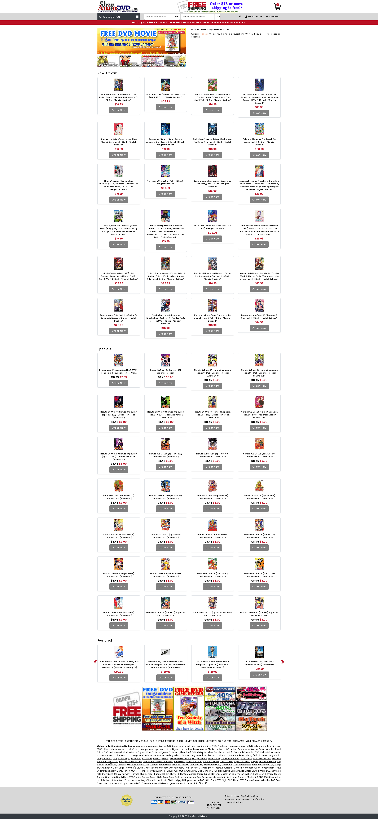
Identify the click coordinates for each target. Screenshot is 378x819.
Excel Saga (118, 767)
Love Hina (136, 758)
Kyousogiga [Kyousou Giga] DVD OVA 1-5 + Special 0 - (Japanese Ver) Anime (118, 371)
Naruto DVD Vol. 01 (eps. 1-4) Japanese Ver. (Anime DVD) (259, 614)
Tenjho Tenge (141, 777)
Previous (95, 662)
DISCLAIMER (238, 741)
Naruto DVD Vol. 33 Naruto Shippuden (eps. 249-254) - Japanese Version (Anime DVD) (165, 414)
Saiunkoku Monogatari (213, 777)
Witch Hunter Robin (264, 767)
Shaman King (188, 755)
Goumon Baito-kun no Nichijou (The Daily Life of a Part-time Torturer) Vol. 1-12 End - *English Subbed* (118, 97)
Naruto (160, 755)
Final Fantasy (196, 764)
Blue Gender (204, 770)
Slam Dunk (116, 770)
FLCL (194, 770)
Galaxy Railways (122, 773)
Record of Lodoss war (162, 767)
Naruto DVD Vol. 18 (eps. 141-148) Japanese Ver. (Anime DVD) (259, 497)
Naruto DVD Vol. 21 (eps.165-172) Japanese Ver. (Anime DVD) (118, 497)
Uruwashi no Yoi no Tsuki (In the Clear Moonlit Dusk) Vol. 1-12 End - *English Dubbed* (119, 142)
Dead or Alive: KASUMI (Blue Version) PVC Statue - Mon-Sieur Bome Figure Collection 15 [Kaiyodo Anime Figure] (119, 664)
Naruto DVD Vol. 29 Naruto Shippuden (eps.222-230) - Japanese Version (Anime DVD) (118, 456)
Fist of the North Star (138, 764)
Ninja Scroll (230, 770)
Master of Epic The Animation (236, 773)
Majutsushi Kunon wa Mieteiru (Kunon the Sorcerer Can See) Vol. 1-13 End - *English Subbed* (212, 276)
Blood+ (145, 755)
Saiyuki (254, 761)
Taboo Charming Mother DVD (260, 780)
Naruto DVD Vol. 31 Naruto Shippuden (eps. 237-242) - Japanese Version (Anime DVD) (212, 414)
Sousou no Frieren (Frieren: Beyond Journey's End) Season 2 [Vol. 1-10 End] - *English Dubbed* (165, 142)
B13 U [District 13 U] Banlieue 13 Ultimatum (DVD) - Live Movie (259, 663)
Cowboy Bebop (172, 755)
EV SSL (215, 802)
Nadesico (202, 758)
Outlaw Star (185, 770)
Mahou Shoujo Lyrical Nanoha (204, 773)
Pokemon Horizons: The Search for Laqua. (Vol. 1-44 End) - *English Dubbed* (259, 142)
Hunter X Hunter (267, 761)
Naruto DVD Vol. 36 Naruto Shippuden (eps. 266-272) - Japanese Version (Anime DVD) (259, 373)
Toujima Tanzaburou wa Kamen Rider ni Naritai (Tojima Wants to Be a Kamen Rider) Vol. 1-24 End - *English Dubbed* (165, 276)
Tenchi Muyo (130, 770)
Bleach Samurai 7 (223, 752)
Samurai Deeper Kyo (262, 764)
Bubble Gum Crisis (214, 755)
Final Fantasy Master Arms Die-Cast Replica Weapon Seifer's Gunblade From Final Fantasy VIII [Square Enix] (165, 664)
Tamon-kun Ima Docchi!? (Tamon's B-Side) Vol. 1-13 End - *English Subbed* (259, 317)
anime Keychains (190, 749)
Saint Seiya (246, 758)
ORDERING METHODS (187, 741)
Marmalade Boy (193, 777)
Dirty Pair (262, 755)
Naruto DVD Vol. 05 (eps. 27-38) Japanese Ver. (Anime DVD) (259, 575)
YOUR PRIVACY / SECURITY (259, 741)
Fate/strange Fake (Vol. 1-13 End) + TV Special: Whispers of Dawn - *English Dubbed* (118, 318)
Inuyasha (147, 758)
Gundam (276, 758)
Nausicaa (227, 767)
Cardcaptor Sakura (234, 755)
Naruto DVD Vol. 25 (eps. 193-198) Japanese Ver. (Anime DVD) (212, 455)
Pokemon (178, 767)
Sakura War (117, 780)
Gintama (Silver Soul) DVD (182, 752)
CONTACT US (224, 741)
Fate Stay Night (105, 773)
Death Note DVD (124, 777)
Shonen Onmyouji (106, 777)
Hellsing (165, 758)
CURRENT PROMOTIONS (136, 741)
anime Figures (172, 749)
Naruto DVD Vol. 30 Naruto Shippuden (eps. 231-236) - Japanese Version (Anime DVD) (259, 414)
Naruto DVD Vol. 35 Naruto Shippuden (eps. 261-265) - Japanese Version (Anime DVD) (118, 414)
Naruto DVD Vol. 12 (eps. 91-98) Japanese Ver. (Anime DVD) (166, 536)
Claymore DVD (262, 770)
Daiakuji (250, 770)
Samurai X (227, 764)
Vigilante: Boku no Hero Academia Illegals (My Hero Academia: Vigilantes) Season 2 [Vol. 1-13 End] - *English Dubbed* (259, 98)
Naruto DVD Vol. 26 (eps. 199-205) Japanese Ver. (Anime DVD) (165, 455)
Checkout (274, 16)
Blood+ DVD (156, 777)
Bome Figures (138, 752)
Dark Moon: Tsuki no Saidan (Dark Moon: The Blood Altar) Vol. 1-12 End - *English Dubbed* (212, 142)
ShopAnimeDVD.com (198, 816)
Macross (122, 764)
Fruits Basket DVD (262, 758)
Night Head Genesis (236, 777)
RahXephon (245, 764)
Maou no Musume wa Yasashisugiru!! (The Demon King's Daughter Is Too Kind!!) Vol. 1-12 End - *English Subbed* (212, 97)
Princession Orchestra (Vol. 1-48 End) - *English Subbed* (165, 182)
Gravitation (106, 767)
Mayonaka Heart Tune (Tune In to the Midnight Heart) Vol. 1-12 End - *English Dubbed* (212, 318)
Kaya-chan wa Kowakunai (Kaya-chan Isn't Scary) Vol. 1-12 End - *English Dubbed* (212, 184)
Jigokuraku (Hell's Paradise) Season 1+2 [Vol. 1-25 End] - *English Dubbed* (165, 96)
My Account (254, 16)
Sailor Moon (165, 764)
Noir (243, 770)
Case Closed (226, 761)
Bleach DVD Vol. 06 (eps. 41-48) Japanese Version (165, 371)
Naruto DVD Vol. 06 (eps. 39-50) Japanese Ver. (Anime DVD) (212, 575)
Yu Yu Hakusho (132, 780)
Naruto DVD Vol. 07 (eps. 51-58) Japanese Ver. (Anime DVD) (165, 575)
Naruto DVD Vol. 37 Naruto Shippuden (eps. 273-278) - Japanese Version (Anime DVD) (212, 373)
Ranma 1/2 (130, 767)
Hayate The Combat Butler (146, 773)
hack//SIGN (111, 764)
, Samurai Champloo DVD (246, 752)
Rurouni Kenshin (180, 764)
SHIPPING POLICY (207, 741)
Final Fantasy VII (212, 764)
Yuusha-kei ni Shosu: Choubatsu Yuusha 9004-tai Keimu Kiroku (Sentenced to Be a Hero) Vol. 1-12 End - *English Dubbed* (259, 276)
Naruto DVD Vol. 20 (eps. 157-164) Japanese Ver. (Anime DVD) (165, 497)
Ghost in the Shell (230, 758)
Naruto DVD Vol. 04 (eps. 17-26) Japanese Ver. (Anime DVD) (118, 614)
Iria (238, 770)
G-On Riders (218, 770)
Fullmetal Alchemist (270, 752)
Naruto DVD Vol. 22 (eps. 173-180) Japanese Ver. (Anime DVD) (259, 455)
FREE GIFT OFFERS (114, 741)
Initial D (156, 758)
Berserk (199, 755)
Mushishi (251, 777)
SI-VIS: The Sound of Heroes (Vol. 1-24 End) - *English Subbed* (212, 227)
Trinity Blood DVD (123, 755)
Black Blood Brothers (173, 777)
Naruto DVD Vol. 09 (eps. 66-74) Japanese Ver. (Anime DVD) (259, 536)
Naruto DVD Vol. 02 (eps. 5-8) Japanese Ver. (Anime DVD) (212, 614)
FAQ (152, 741)
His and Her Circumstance (151, 770)
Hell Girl (165, 773)
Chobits (154, 764)
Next (283, 662)
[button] (216, 795)
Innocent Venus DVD (107, 761)
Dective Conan (194, 761)
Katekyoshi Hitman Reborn (267, 773)
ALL (245, 22)
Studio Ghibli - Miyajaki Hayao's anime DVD (183, 780)
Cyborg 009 (251, 755)
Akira (235, 764)
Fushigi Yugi (172, 770)
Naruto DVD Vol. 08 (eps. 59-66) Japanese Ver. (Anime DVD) (118, 575)
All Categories (109, 17)
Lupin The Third (242, 761)
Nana (153, 755)
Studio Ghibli (143, 767)
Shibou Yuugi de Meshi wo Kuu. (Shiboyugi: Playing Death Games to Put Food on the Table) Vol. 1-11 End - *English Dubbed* (118, 185)
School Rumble (211, 761)
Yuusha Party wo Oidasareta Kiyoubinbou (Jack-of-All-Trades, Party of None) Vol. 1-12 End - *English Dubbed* (165, 319)
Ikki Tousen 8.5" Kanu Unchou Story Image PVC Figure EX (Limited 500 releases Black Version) (212, 664)
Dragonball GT (104, 758)
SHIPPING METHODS (165, 741)
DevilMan (276, 770)
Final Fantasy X (192, 767)
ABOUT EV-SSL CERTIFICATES (214, 807)
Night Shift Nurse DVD (233, 780)
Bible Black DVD (213, 780)
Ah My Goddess (205, 752)
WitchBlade (179, 761)
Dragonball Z (274, 755)
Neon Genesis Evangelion (183, 758)
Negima (137, 755)
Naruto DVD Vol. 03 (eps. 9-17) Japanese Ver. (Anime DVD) (165, 614)
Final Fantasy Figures (157, 752)
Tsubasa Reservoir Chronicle (157, 761)
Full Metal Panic (105, 755)
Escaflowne (214, 758)
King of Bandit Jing (150, 780)
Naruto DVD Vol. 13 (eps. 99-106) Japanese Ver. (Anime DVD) (118, 536)
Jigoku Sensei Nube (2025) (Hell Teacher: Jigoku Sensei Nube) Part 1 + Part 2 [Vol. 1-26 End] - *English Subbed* (118, 276)
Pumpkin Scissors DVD (130, 761)
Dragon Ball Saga (121, 758)
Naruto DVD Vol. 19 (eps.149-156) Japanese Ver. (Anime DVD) (212, 497)
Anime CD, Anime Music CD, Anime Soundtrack (225, 749)
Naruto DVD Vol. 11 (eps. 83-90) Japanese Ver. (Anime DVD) (212, 536)
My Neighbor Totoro (211, 767)
